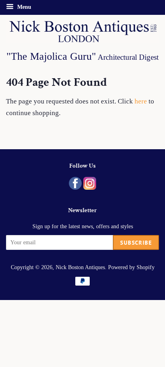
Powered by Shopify (131, 267)
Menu (23, 7)
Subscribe (136, 242)
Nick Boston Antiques (80, 267)
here (141, 101)
